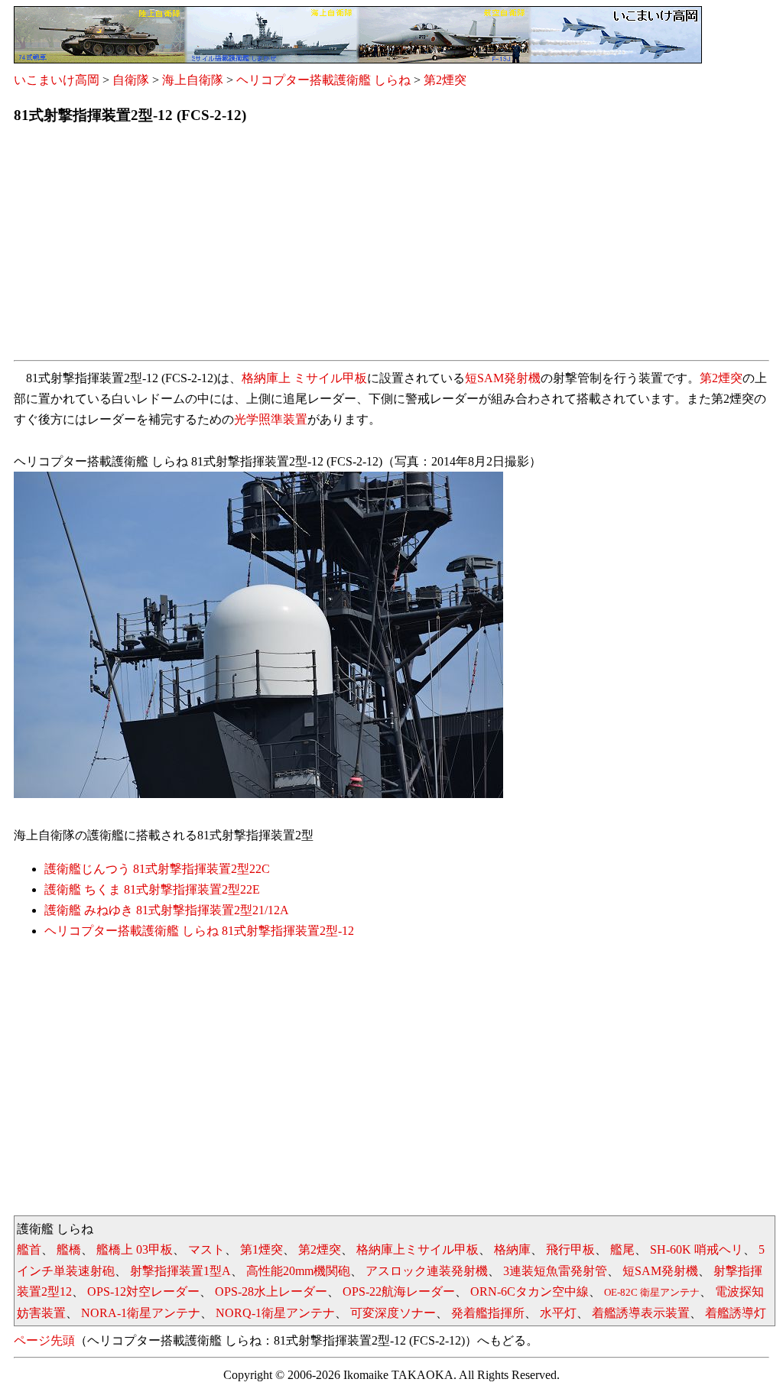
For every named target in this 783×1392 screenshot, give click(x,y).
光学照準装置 (270, 419)
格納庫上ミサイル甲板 (417, 1249)
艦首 (29, 1249)
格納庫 (512, 1249)
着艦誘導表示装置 (641, 1312)
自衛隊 (130, 79)
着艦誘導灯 (735, 1312)
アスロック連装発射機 (427, 1270)
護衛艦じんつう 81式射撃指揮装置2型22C (157, 868)
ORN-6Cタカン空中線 (529, 1291)
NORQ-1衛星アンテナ (275, 1312)
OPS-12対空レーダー (143, 1291)
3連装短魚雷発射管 (555, 1270)
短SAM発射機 (503, 378)
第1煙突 (261, 1249)
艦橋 (69, 1249)
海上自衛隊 (192, 79)
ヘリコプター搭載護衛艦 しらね (323, 79)
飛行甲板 (570, 1249)
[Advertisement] (391, 247)
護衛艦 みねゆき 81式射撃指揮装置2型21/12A (166, 910)
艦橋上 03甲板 (134, 1249)
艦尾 (622, 1249)
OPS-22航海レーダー (399, 1291)
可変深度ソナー (393, 1312)
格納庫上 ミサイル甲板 (304, 378)
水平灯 (558, 1312)
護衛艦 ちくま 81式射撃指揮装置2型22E (152, 889)
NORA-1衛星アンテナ (140, 1312)
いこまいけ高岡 (56, 79)
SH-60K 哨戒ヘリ (696, 1249)
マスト (206, 1249)
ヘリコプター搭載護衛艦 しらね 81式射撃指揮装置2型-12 (199, 930)
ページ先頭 (44, 1340)
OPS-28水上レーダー (271, 1291)
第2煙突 (445, 79)
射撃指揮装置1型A (180, 1270)
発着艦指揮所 (488, 1312)
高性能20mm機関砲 (298, 1270)
